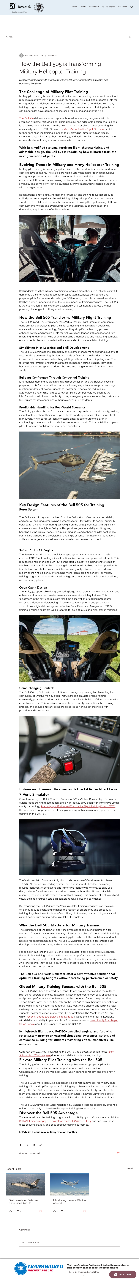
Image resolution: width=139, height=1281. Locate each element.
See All (130, 1168)
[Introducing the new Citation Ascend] (69, 1184)
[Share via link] (40, 1144)
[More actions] (118, 55)
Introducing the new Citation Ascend (69, 1201)
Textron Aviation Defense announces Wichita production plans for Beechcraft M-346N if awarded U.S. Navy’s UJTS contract (24, 1201)
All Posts (9, 37)
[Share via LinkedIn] (34, 1144)
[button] (130, 37)
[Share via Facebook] (20, 1144)
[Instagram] (131, 6)
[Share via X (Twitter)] (27, 1144)
